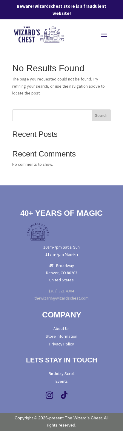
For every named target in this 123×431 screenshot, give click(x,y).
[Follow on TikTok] (64, 395)
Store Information (61, 336)
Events (62, 381)
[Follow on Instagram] (49, 395)
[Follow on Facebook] (34, 395)
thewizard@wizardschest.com (61, 298)
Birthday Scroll (62, 373)
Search (101, 115)
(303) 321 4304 (61, 291)
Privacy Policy (61, 344)
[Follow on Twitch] (79, 395)
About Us (61, 328)
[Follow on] (91, 395)
